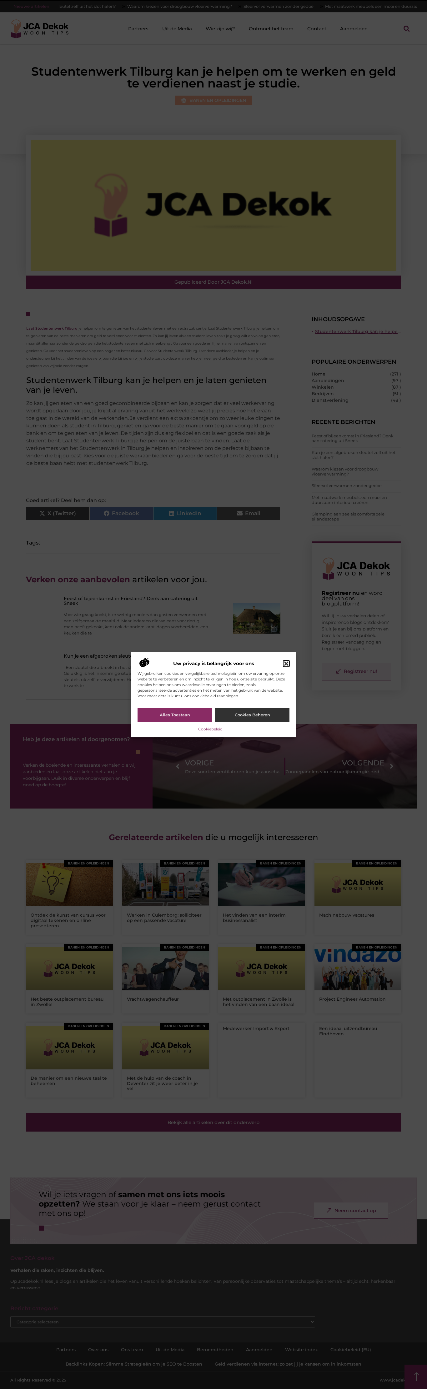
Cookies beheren (252, 714)
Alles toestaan (175, 714)
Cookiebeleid (210, 729)
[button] (286, 663)
